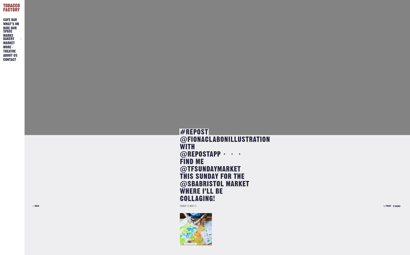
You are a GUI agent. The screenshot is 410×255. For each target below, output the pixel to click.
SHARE (397, 206)
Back (37, 206)
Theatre (9, 51)
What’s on (11, 24)
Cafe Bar (10, 20)
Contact (9, 59)
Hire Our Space (10, 30)
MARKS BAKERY (8, 37)
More (7, 47)
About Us (10, 55)
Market (9, 43)
